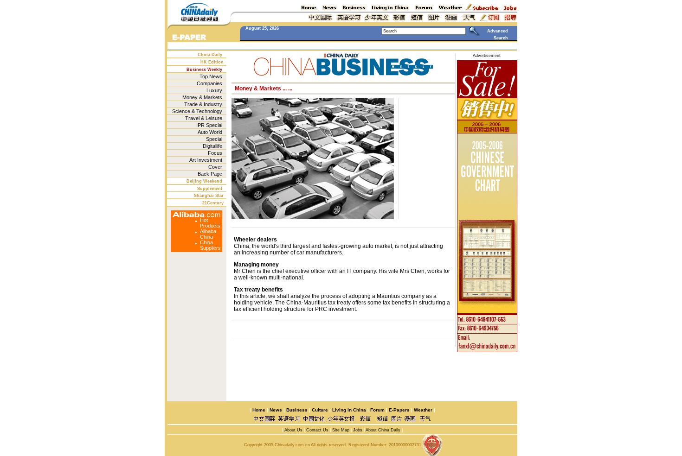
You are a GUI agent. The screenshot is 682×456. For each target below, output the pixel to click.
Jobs (357, 430)
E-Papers (399, 409)
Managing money (256, 264)
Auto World (210, 132)
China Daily (210, 54)
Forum (377, 409)
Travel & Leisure (203, 118)
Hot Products (210, 222)
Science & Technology (197, 111)
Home (258, 409)
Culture (320, 409)
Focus (215, 153)
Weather (422, 409)
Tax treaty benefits (258, 289)
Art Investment (205, 160)
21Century (213, 203)
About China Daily (383, 430)
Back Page (210, 174)
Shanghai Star (209, 195)
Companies (209, 83)
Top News (210, 76)
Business (297, 409)
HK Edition (212, 62)
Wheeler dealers (255, 239)
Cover (215, 167)
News (276, 409)
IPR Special (209, 125)
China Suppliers (210, 245)
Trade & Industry (203, 104)
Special (214, 139)
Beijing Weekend (204, 181)
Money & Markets (202, 97)
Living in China (349, 409)
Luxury (214, 90)
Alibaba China (208, 234)
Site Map (340, 430)
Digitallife (212, 146)
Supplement (209, 188)
